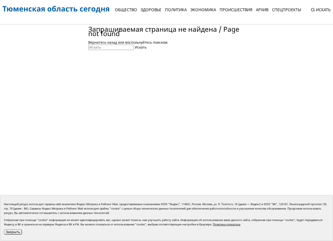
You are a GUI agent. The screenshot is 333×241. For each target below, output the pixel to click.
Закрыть (13, 232)
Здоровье (151, 9)
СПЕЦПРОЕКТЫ (286, 9)
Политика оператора (226, 224)
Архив (262, 9)
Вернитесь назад (102, 42)
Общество (126, 9)
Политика (176, 9)
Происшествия (236, 9)
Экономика (203, 9)
